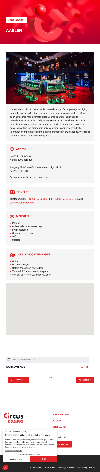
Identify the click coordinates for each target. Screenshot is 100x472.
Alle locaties (16, 20)
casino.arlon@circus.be (22, 202)
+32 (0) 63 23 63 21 (39, 199)
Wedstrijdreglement (66, 468)
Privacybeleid (50, 468)
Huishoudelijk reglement (86, 468)
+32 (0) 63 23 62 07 (64, 199)
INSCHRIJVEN (62, 444)
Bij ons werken (36, 468)
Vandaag (51, 378)
